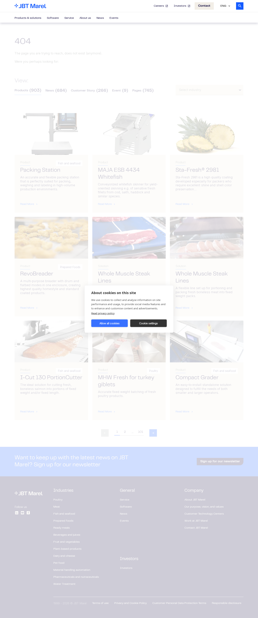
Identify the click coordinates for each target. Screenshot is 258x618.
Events (114, 18)
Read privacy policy (103, 313)
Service (69, 18)
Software (53, 18)
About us (85, 18)
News (100, 18)
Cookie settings (148, 323)
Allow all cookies (110, 323)
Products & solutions (28, 18)
